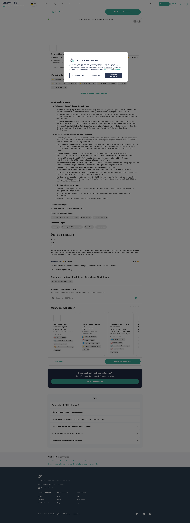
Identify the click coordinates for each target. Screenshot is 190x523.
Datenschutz (108, 69)
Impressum (117, 69)
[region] (96, 67)
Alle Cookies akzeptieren (113, 75)
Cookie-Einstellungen (78, 75)
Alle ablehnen (96, 75)
